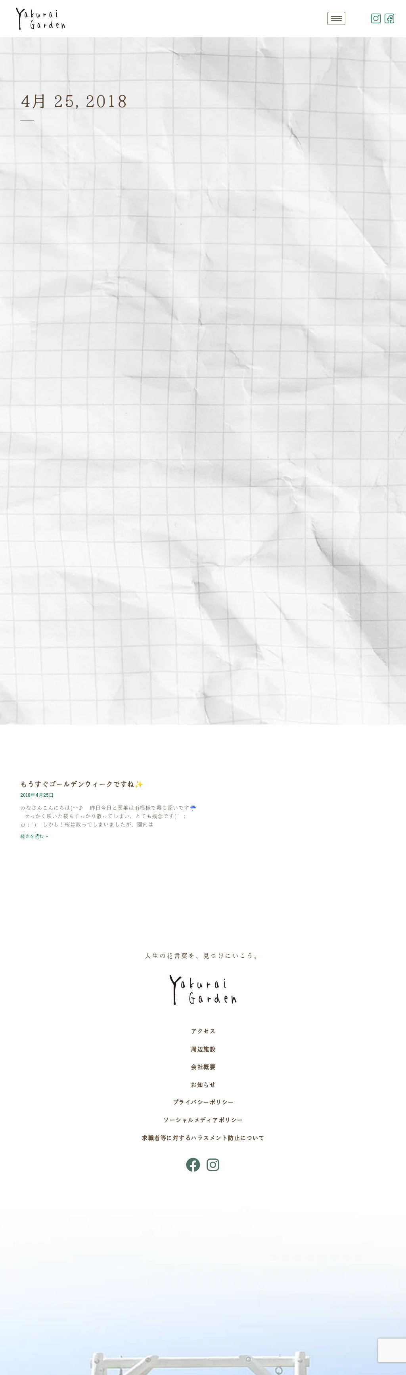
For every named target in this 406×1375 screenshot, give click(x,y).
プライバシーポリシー (203, 1102)
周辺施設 (203, 1049)
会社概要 (203, 1067)
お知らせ (203, 1085)
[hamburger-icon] (336, 18)
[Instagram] (213, 1164)
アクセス (203, 1031)
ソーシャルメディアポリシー (203, 1120)
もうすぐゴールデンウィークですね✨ (81, 784)
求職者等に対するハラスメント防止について (203, 1138)
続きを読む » (34, 836)
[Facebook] (193, 1164)
